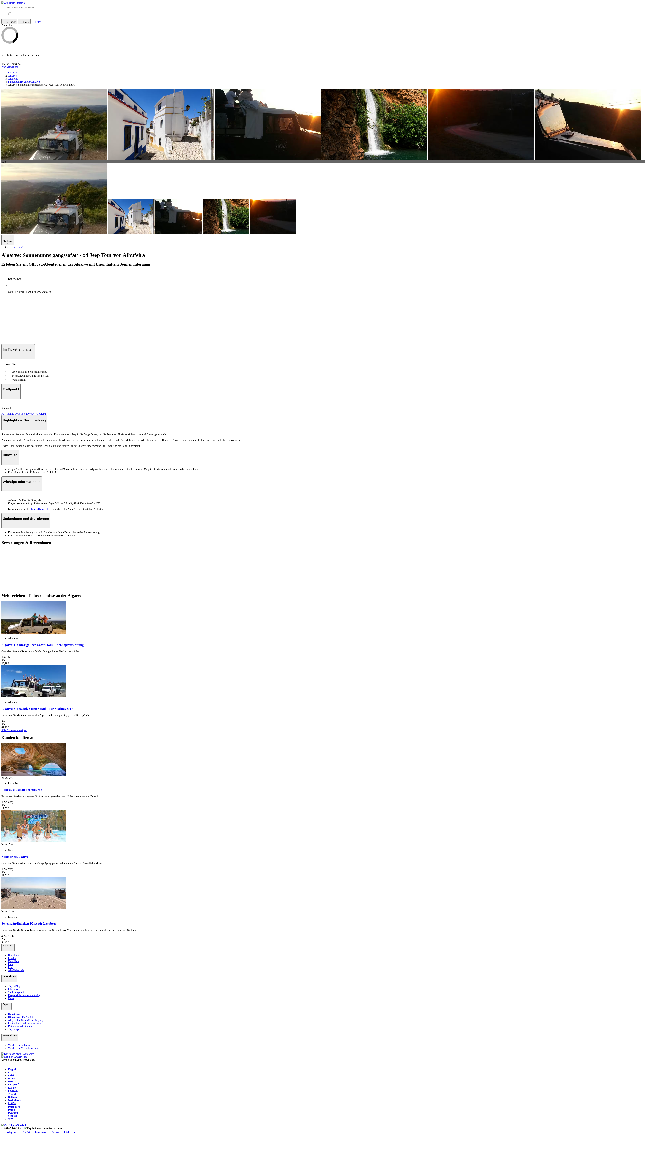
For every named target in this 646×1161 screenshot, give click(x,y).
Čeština (12, 1075)
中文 (10, 1119)
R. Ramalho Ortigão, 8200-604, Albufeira (23, 413)
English (12, 1069)
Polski (11, 1109)
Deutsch (12, 1081)
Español (12, 1087)
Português (14, 1106)
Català (12, 1072)
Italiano (12, 1097)
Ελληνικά (13, 1084)
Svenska (12, 1115)
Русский (13, 1112)
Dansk (11, 1078)
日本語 (12, 1103)
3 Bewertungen (17, 247)
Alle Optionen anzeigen (14, 730)
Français (13, 1090)
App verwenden (10, 66)
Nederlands (14, 1100)
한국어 (12, 1093)
